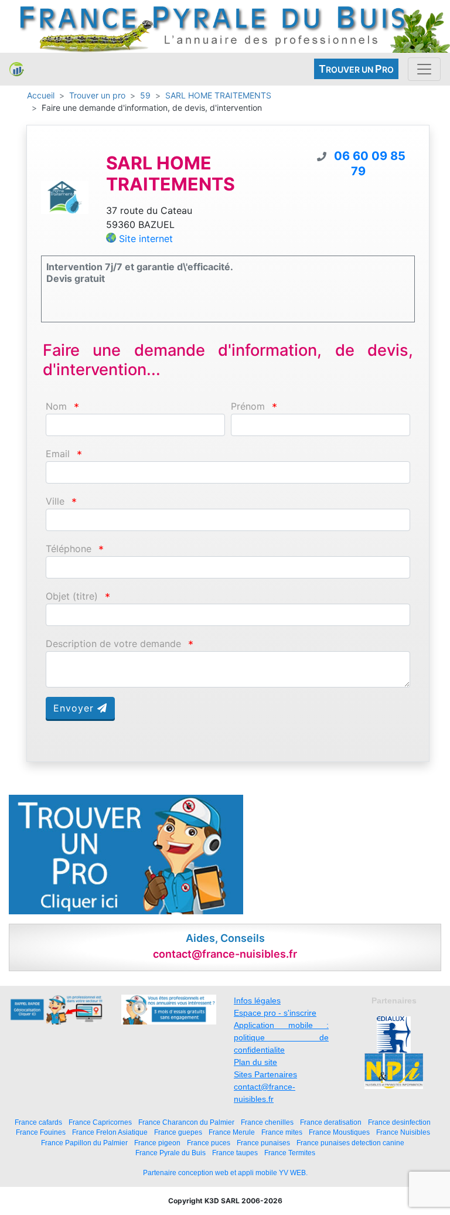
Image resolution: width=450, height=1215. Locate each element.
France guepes (178, 1132)
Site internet (146, 238)
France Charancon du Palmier (186, 1122)
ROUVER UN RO (356, 69)
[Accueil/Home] (16, 69)
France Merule (232, 1132)
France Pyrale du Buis (170, 1152)
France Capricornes (100, 1122)
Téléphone (68, 548)
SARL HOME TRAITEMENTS (218, 95)
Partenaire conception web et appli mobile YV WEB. (225, 1173)
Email (58, 454)
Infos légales (257, 1000)
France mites (281, 1132)
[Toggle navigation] (424, 69)
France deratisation (331, 1122)
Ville (55, 501)
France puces (208, 1142)
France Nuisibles (403, 1132)
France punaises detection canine (350, 1142)
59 (145, 95)
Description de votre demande (113, 643)
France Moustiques (339, 1132)
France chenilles (267, 1122)
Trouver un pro (97, 95)
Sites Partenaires (265, 1074)
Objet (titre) (72, 596)
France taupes (235, 1152)
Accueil (40, 95)
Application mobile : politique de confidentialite (281, 1037)
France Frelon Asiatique (110, 1132)
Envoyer (75, 708)
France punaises (263, 1142)
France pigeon (157, 1142)
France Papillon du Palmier (84, 1142)
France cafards (38, 1122)
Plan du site (255, 1062)
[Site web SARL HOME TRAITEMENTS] (64, 196)
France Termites (289, 1152)
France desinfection (399, 1122)
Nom (56, 406)
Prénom (248, 406)
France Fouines (41, 1132)
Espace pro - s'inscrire (275, 1012)
